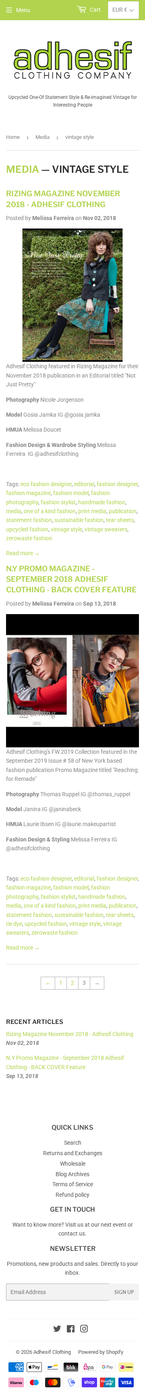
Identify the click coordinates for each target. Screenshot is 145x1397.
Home (13, 137)
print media (92, 511)
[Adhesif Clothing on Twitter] (57, 1330)
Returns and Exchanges (72, 1153)
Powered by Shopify (100, 1352)
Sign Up (124, 1292)
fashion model (71, 493)
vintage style (66, 529)
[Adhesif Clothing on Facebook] (70, 1330)
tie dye (14, 924)
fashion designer (117, 484)
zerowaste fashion (29, 538)
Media (42, 137)
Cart (95, 9)
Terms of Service (72, 1184)
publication (123, 511)
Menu (23, 10)
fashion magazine (28, 493)
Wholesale (72, 1163)
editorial (84, 484)
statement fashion (29, 520)
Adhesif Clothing (52, 1352)
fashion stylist (58, 502)
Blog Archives (72, 1174)
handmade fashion (101, 502)
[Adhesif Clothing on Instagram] (84, 1330)
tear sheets (120, 520)
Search (72, 1142)
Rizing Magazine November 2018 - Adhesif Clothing (69, 1034)
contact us (71, 1233)
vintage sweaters (106, 529)
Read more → (23, 553)
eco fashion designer (46, 484)
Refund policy (72, 1194)
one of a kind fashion (50, 511)
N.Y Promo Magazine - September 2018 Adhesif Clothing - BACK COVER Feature (71, 579)
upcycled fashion (27, 529)
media (13, 511)
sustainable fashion (79, 520)
